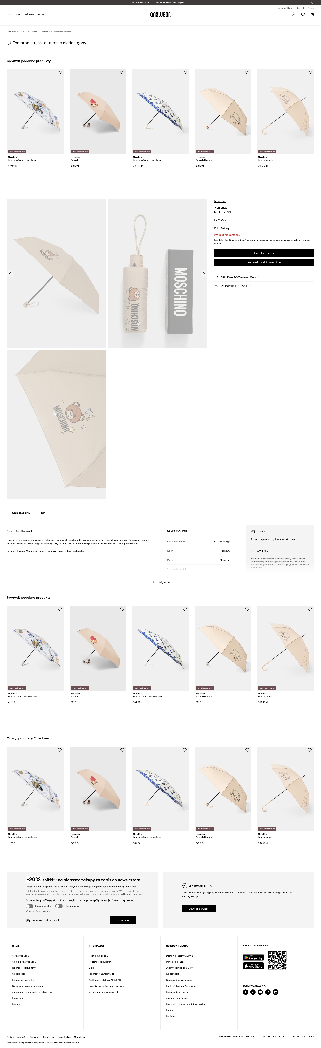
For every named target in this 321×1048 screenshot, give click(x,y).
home (41, 14)
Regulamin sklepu (98, 955)
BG (247, 1036)
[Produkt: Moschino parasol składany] (223, 111)
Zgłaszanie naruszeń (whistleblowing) (32, 991)
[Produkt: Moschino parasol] (98, 111)
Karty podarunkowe (177, 991)
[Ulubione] (303, 14)
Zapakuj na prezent (176, 997)
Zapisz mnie (123, 920)
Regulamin (35, 1037)
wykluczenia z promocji (132, 894)
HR (269, 1036)
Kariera (16, 1003)
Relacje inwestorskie (23, 979)
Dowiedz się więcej (199, 908)
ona (9, 14)
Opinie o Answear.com (24, 961)
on (18, 14)
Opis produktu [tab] (21, 512)
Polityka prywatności (17, 1037)
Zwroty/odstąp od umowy (180, 967)
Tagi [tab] (43, 512)
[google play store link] (253, 957)
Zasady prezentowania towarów (106, 985)
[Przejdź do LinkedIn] (275, 992)
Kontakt (170, 1015)
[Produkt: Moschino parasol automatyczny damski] (35, 111)
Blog (91, 967)
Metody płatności (175, 961)
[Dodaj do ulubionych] (59, 72)
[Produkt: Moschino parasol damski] (285, 111)
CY (252, 1036)
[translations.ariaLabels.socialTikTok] (268, 992)
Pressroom (17, 997)
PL (284, 1036)
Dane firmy (48, 1037)
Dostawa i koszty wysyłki (179, 955)
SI (294, 1036)
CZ (258, 1036)
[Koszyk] (312, 14)
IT (279, 1036)
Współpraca (19, 973)
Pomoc (169, 1009)
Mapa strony (80, 1037)
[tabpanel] (160, 551)
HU (274, 1036)
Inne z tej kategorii (264, 253)
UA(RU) (311, 1036)
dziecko (29, 14)
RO (288, 1036)
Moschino (220, 201)
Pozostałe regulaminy (100, 961)
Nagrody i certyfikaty (24, 967)
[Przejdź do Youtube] (260, 992)
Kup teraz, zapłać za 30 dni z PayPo (185, 1003)
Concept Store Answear (179, 979)
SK (298, 1036)
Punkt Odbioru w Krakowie (180, 985)
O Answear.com (20, 955)
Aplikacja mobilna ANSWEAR (105, 979)
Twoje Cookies (64, 1037)
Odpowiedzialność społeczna (28, 985)
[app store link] (253, 965)
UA (303, 1036)
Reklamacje (172, 973)
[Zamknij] (311, 2)
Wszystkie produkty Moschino (264, 262)
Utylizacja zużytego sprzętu (104, 991)
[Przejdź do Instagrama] (253, 992)
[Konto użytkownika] (294, 14)
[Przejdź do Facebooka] (245, 992)
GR (263, 1036)
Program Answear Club (101, 973)
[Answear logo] (160, 14)
